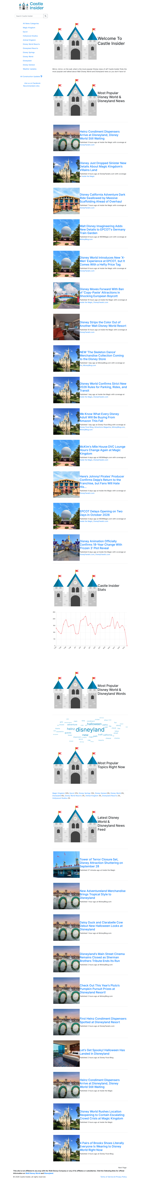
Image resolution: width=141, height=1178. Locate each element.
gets (61, 722)
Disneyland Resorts (30, 48)
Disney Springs (29, 52)
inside (82, 725)
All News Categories (31, 23)
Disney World (28, 56)
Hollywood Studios (30, 36)
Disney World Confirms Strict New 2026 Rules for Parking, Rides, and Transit (103, 387)
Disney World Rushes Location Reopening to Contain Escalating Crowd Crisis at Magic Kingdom (102, 1115)
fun (115, 723)
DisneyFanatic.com (87, 145)
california (107, 735)
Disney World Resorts (31, 44)
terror (81, 739)
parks (105, 725)
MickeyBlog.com (86, 239)
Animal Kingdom (29, 40)
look (127, 727)
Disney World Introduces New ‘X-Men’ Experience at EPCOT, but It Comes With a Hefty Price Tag (102, 261)
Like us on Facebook (32, 83)
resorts (101, 740)
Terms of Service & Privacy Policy (113, 1177)
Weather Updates (29, 69)
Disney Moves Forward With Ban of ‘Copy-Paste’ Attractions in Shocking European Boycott (102, 292)
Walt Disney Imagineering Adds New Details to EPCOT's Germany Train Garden (102, 229)
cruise (97, 719)
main (75, 721)
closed (61, 725)
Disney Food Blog (86, 427)
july (58, 725)
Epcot (25, 32)
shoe (106, 720)
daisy (54, 730)
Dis (81, 365)
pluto (67, 719)
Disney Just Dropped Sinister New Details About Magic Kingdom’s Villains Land (103, 166)
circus (92, 741)
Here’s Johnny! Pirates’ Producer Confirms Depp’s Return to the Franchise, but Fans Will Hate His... (102, 482)
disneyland (90, 729)
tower (70, 735)
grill (86, 725)
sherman (102, 717)
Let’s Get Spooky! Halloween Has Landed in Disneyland (102, 1051)
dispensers (77, 737)
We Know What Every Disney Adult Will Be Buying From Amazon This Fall (99, 417)
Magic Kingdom (29, 28)
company (84, 737)
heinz (71, 729)
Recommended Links (31, 86)
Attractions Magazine (102, 427)
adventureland (68, 722)
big (110, 726)
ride (89, 740)
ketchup (82, 741)
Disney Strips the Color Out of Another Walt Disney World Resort (103, 324)
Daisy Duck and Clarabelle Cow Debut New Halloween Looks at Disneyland (101, 926)
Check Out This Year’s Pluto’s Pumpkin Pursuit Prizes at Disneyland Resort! (100, 989)
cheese (108, 738)
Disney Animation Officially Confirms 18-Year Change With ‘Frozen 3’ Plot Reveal (101, 544)
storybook (55, 734)
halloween (94, 724)
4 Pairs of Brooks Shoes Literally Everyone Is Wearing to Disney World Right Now (102, 1146)
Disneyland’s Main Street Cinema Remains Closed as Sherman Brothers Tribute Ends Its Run (102, 957)
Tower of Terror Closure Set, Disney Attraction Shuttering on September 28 (101, 863)
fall (113, 735)
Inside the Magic (88, 176)
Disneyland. (49, 1173)
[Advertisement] (90, 9)
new (85, 735)
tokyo (117, 731)
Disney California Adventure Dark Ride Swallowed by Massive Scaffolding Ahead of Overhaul (102, 198)
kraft (100, 734)
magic (91, 737)
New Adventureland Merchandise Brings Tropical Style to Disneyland (103, 894)
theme (57, 729)
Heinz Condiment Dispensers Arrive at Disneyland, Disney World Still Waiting (100, 135)
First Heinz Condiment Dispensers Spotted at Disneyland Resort (103, 1020)
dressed (71, 741)
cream (109, 720)
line (119, 728)
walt (106, 727)
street (116, 733)
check (114, 728)
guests (68, 732)
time (83, 721)
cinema (117, 738)
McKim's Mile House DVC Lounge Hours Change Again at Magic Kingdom (102, 450)
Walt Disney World (32, 1173)
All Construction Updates (30, 76)
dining (118, 725)
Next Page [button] (122, 1168)
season (121, 723)
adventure (72, 724)
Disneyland (27, 61)
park (95, 736)
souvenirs (60, 732)
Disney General (29, 65)
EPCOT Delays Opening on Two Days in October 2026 (101, 513)
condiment (91, 721)
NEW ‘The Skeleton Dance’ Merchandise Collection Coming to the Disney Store (102, 355)
